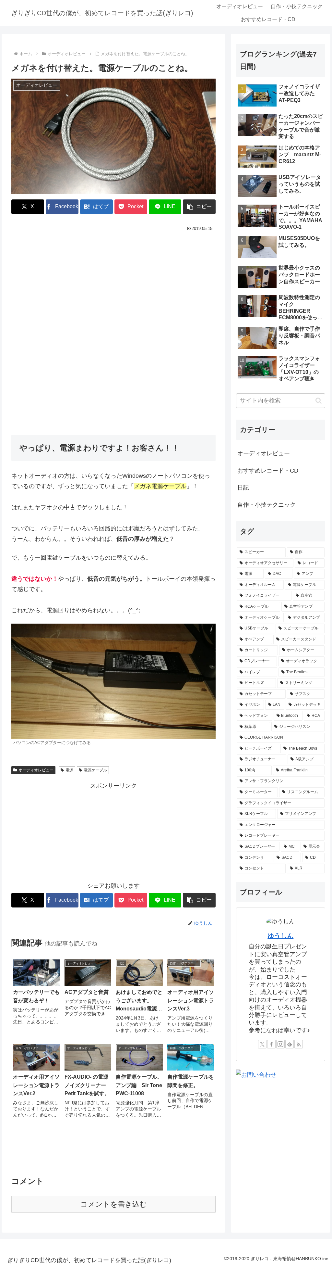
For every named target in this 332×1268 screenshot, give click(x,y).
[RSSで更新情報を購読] (298, 1044)
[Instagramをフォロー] (280, 1044)
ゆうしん (280, 935)
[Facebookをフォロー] (271, 1044)
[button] (199, 206)
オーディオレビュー (35, 770)
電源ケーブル (95, 770)
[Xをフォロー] (262, 1044)
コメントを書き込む (113, 1204)
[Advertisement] (113, 281)
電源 (69, 770)
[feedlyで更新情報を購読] (289, 1044)
